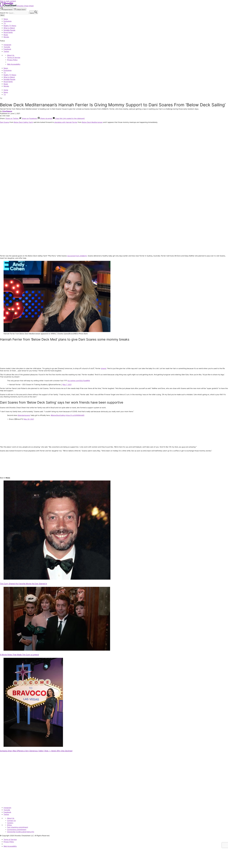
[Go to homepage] (8, 804)
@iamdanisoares (24, 415)
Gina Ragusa (7, 111)
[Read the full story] (57, 579)
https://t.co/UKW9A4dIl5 (75, 415)
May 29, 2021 (29, 419)
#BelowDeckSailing (58, 415)
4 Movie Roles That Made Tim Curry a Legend (19, 655)
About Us (10, 55)
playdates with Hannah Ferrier (65, 122)
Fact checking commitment (17, 827)
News (6, 19)
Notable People (9, 30)
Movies (6, 37)
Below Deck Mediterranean (92, 122)
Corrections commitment (16, 829)
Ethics (9, 825)
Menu (2, 15)
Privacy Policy (12, 60)
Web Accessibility (13, 64)
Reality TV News (10, 26)
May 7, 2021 (67, 384)
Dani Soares (4, 122)
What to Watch (9, 28)
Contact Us (11, 821)
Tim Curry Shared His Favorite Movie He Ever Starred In (23, 584)
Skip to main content (8, 1)
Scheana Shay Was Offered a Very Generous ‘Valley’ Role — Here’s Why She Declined (36, 751)
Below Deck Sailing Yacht (23, 122)
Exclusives (7, 21)
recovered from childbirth (77, 256)
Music (6, 35)
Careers (10, 823)
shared (103, 368)
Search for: (4, 13)
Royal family (8, 32)
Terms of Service (13, 57)
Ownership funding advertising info (20, 832)
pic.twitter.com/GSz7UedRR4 (79, 381)
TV (5, 23)
